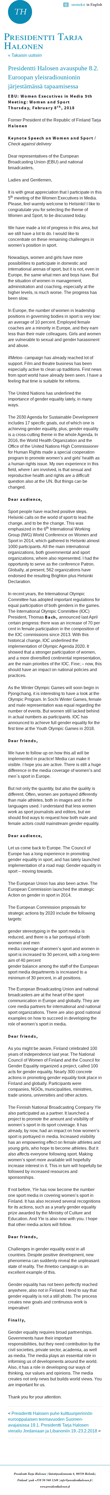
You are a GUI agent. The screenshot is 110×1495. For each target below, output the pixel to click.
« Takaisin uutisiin (25, 55)
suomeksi (78, 4)
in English (94, 4)
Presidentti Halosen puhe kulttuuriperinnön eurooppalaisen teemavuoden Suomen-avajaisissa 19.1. (50, 1419)
